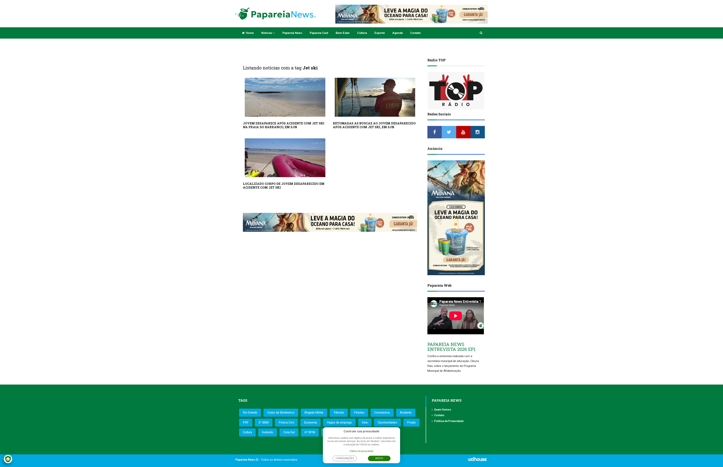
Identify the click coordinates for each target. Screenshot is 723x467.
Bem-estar (343, 33)
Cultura (362, 33)
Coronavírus (382, 412)
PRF (246, 422)
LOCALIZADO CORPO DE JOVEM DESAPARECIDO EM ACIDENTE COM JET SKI (283, 185)
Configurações (345, 458)
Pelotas (359, 412)
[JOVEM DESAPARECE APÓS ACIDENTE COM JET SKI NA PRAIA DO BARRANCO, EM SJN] (285, 97)
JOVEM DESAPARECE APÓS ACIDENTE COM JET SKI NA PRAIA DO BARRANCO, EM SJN (283, 125)
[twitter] (449, 132)
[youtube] (463, 132)
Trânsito (338, 412)
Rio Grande (250, 412)
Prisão (411, 422)
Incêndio (267, 432)
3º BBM (264, 422)
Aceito (379, 458)
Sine (365, 422)
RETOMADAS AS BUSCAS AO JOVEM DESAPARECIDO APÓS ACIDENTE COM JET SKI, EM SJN (374, 125)
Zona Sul (289, 432)
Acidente (406, 412)
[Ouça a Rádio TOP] (456, 91)
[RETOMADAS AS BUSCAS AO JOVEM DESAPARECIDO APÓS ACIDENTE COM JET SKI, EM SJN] (375, 97)
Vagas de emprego (339, 422)
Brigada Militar (313, 412)
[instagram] (478, 132)
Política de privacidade (361, 451)
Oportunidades (387, 422)
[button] (481, 33)
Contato (415, 33)
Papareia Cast (319, 33)
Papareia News (292, 33)
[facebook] (434, 132)
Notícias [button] (267, 33)
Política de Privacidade (449, 421)
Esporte (379, 33)
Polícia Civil (286, 422)
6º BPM (310, 432)
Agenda (397, 33)
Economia (310, 422)
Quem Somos (442, 409)
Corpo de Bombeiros (280, 412)
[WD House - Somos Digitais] (477, 460)
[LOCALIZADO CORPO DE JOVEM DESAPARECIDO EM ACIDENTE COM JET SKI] (285, 157)
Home (249, 33)
